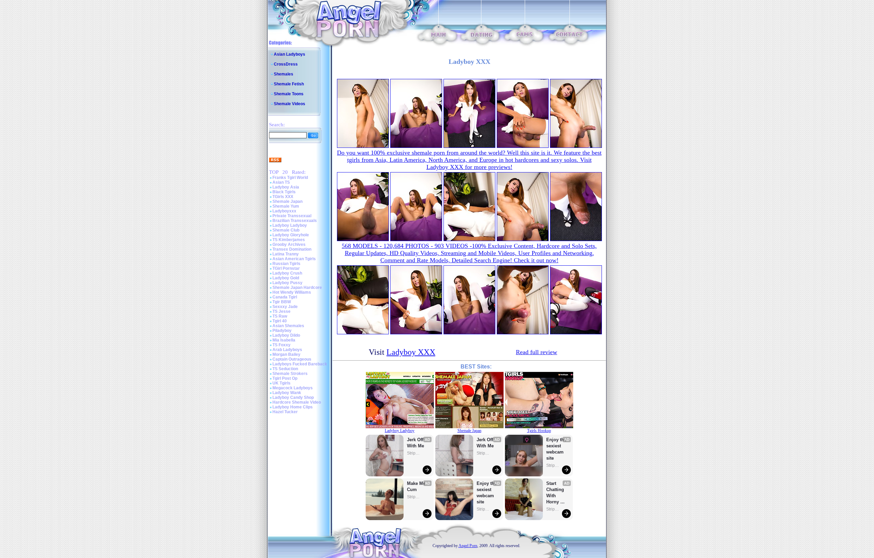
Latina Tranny (285, 254)
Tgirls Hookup (539, 430)
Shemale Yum (285, 206)
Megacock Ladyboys (292, 388)
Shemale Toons (289, 94)
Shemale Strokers (290, 373)
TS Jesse (281, 311)
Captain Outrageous (291, 359)
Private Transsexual (291, 215)
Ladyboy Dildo (286, 335)
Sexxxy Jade (285, 306)
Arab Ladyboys (287, 349)
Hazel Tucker (285, 411)
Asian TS (281, 182)
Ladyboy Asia (285, 187)
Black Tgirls (284, 192)
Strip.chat (414, 453)
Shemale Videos (289, 103)
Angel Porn (468, 545)
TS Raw (279, 316)
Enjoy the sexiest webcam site (487, 492)
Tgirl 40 (279, 321)
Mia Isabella (283, 340)
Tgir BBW (281, 301)
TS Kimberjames (288, 239)
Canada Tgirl (284, 297)
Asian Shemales (288, 325)
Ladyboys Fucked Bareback (299, 364)
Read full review (536, 352)
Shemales (283, 74)
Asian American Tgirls (294, 258)
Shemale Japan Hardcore (297, 287)
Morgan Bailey (286, 354)
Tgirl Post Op (284, 378)
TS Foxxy (281, 345)
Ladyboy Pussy (287, 282)
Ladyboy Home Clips (292, 407)
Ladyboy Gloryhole (290, 235)
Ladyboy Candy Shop (293, 397)
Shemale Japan (287, 201)
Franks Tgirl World (290, 177)
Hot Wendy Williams (291, 292)
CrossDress (286, 64)
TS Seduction (285, 368)
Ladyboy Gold (285, 278)
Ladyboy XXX (410, 352)
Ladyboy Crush (287, 273)
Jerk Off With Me (416, 442)
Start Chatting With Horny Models (555, 493)
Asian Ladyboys (289, 54)
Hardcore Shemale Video (296, 402)
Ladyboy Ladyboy (289, 225)
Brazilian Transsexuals (294, 220)
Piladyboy (282, 330)
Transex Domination (291, 249)
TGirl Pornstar (286, 268)
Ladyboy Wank (286, 392)
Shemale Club (285, 230)
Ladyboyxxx (284, 211)
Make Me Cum (417, 486)
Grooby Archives (289, 244)
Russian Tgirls (286, 263)
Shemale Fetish (289, 84)
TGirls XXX (282, 196)
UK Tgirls (281, 383)
